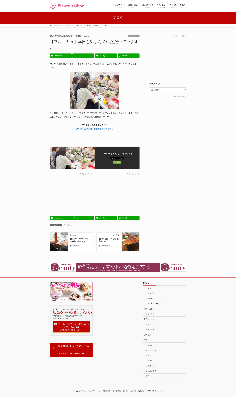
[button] (71, 350)
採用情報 (149, 299)
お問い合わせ (149, 309)
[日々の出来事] (130, 241)
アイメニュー (149, 329)
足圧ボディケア (150, 319)
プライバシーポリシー (154, 304)
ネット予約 (150, 314)
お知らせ (149, 345)
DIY (147, 376)
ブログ (146, 340)
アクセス (147, 335)
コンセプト (150, 293)
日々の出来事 (151, 371)
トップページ (149, 288)
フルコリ (149, 361)
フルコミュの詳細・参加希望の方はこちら (94, 129)
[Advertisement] (71, 192)
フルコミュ (134, 36)
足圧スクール (151, 324)
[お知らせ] (59, 241)
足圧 (147, 355)
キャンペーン (151, 350)
